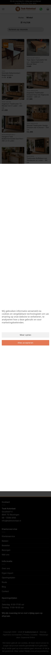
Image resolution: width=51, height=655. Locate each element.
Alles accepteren (25, 342)
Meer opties (25, 335)
